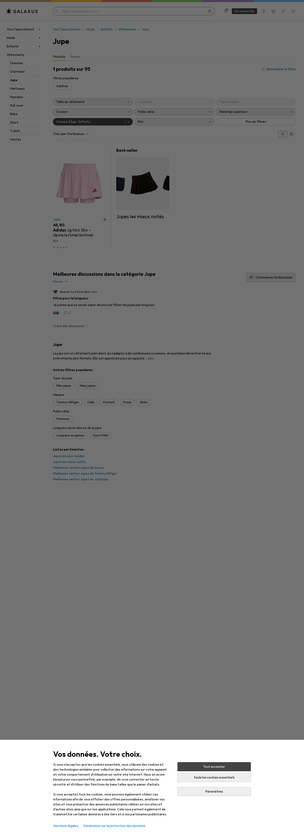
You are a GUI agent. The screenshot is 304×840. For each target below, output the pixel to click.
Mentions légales (65, 826)
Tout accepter (214, 767)
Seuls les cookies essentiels (214, 777)
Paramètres (214, 791)
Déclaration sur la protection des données (114, 826)
